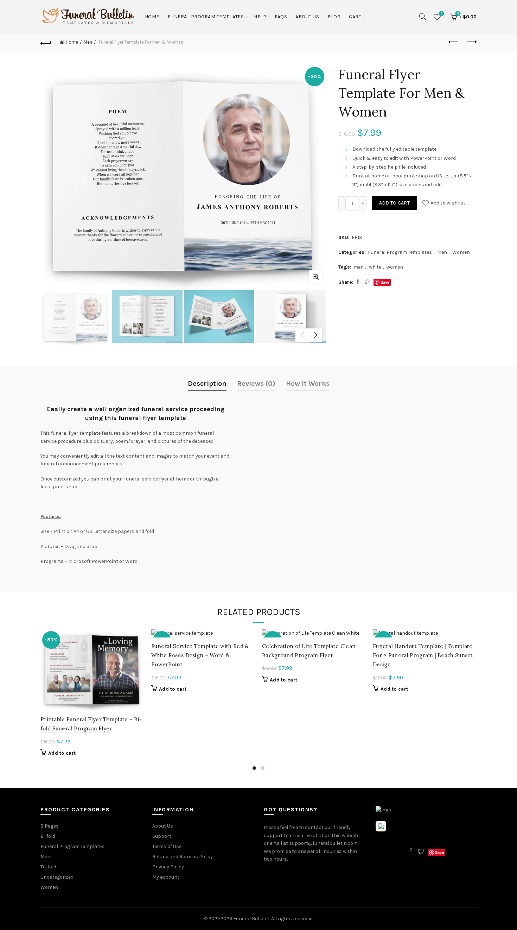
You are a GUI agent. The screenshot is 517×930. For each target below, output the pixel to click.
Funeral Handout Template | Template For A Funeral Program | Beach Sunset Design (423, 655)
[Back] (46, 42)
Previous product (453, 42)
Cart (355, 17)
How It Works (308, 383)
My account (165, 877)
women (395, 267)
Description (207, 383)
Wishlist (441, 13)
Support (161, 836)
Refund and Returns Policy (182, 857)
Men (88, 42)
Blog (333, 17)
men (358, 267)
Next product (471, 42)
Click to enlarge (316, 277)
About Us (307, 17)
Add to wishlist (448, 203)
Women (461, 252)
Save (385, 282)
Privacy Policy (168, 867)
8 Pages (49, 826)
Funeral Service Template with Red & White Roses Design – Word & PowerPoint (200, 655)
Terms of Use (166, 846)
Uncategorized (57, 877)
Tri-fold (48, 867)
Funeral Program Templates (206, 17)
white (375, 267)
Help (260, 17)
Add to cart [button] (62, 753)
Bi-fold (47, 836)
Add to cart (394, 203)
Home (152, 17)
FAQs (281, 17)
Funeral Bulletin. (252, 919)
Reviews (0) (256, 383)
